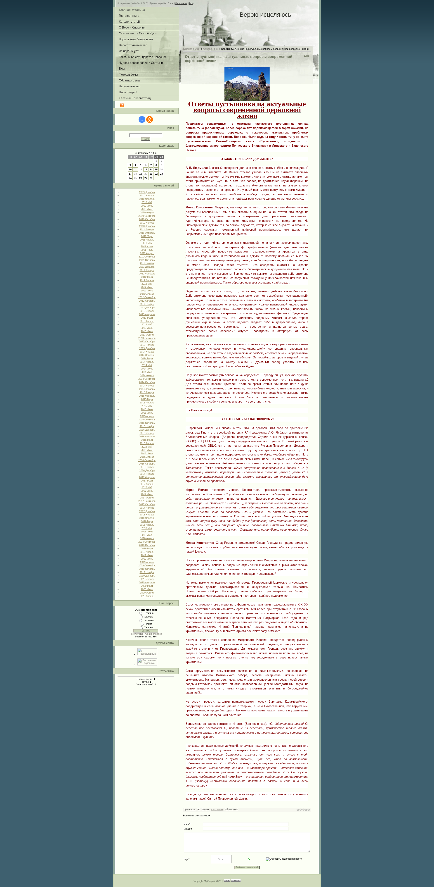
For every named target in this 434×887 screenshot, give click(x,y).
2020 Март (147, 585)
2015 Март (147, 399)
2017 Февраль (147, 477)
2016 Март (147, 440)
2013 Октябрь (147, 341)
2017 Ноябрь (147, 507)
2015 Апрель (147, 402)
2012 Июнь (147, 287)
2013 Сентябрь (147, 338)
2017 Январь (147, 473)
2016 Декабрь (147, 470)
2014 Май (147, 365)
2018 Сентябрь (147, 541)
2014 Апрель (147, 361)
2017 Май (147, 487)
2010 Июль (147, 209)
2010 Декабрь (147, 226)
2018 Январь (147, 514)
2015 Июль (147, 412)
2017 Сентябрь (147, 501)
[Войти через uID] (142, 119)
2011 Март (147, 236)
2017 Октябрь (147, 504)
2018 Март (147, 521)
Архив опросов (153, 633)
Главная (187, 49)
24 (130, 178)
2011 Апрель (147, 239)
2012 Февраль (147, 273)
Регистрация (181, 3)
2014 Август (147, 375)
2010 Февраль (147, 199)
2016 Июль (147, 453)
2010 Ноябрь (147, 222)
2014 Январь (147, 351)
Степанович (217, 809)
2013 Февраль (147, 314)
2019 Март (147, 548)
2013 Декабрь (147, 348)
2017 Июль (147, 494)
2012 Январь (147, 270)
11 (135, 169)
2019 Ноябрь (147, 572)
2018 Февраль (147, 518)
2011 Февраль (147, 232)
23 (161, 173)
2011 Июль (147, 249)
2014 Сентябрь (147, 378)
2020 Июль (147, 589)
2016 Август (147, 456)
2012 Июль (147, 290)
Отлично (148, 613)
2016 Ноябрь (147, 467)
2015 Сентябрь (147, 419)
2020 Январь (147, 579)
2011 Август (147, 253)
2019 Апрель (147, 552)
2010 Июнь (147, 205)
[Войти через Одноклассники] (149, 119)
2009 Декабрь (147, 192)
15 (156, 169)
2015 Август (147, 416)
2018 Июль (147, 535)
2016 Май (147, 446)
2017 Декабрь (147, 511)
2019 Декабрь (147, 575)
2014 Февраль (147, 355)
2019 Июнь (147, 555)
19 (140, 173)
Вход (191, 3)
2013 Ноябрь (147, 344)
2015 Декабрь (147, 429)
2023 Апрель (147, 596)
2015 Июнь (147, 409)
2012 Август (147, 294)
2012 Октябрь (147, 300)
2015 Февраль (147, 395)
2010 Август (147, 212)
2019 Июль (147, 558)
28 (151, 178)
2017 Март (147, 480)
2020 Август (147, 592)
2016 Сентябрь (147, 460)
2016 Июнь (147, 450)
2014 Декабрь (147, 389)
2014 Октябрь (147, 382)
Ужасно (148, 627)
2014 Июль (147, 372)
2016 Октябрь (147, 463)
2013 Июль (147, 331)
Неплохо (148, 620)
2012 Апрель (147, 280)
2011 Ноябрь (147, 263)
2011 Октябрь (147, 260)
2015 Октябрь (147, 423)
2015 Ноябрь (147, 426)
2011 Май (147, 243)
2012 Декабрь (147, 307)
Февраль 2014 (146, 153)
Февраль (208, 49)
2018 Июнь (147, 531)
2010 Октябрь (147, 219)
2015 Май (147, 406)
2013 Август (147, 334)
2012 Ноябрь (147, 304)
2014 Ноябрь (147, 385)
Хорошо (148, 616)
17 (130, 173)
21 (151, 173)
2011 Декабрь (147, 266)
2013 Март (147, 317)
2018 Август (147, 538)
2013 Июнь (147, 328)
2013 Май (147, 324)
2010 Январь (147, 195)
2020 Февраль (147, 582)
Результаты (136, 633)
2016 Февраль (147, 436)
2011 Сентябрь (147, 256)
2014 (197, 49)
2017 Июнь (147, 490)
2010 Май (147, 202)
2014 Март (147, 358)
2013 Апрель (147, 321)
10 (130, 169)
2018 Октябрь (147, 545)
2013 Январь (147, 311)
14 (151, 169)
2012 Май (147, 283)
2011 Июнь (147, 246)
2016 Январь (147, 433)
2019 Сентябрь (147, 565)
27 (145, 178)
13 (145, 169)
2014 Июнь (147, 368)
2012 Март (147, 277)
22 (156, 173)
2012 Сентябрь (147, 297)
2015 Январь (147, 392)
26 (140, 178)
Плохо (148, 623)
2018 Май (147, 528)
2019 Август (147, 562)
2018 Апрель (147, 524)
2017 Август (147, 497)
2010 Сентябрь (147, 216)
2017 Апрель (147, 484)
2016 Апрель (147, 443)
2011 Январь (147, 229)
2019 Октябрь (147, 568)
